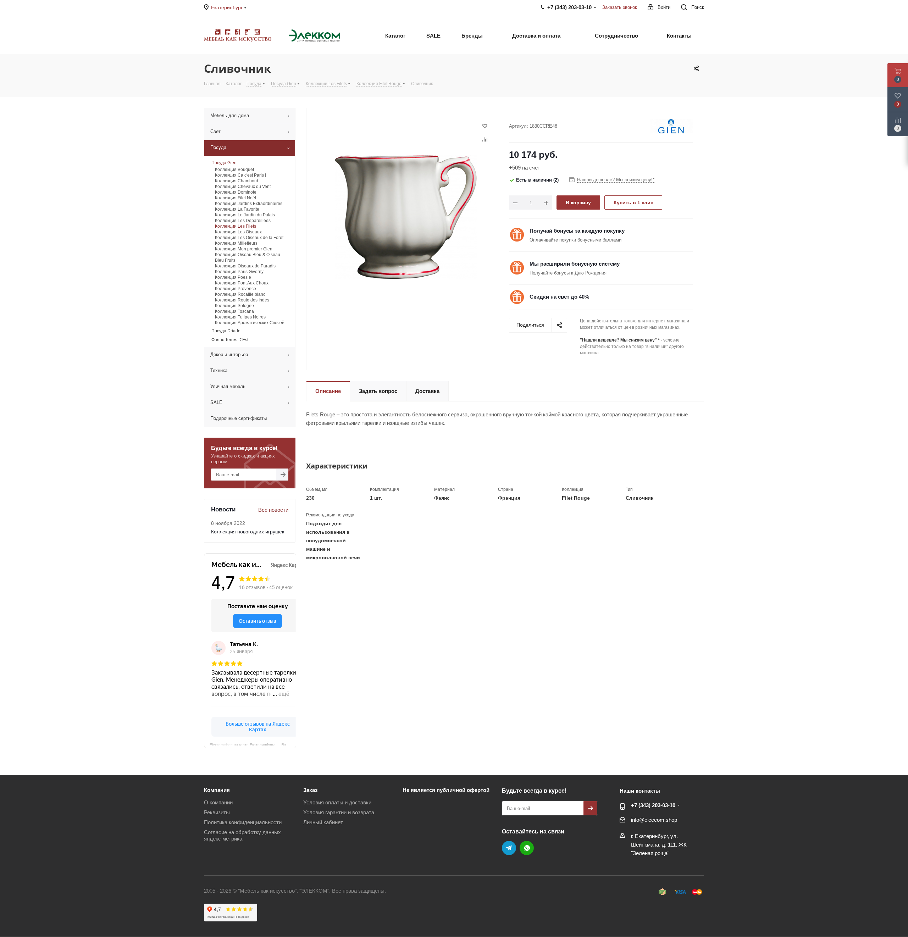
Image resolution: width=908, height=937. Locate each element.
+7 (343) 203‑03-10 (653, 805)
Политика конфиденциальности (243, 822)
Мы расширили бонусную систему (575, 264)
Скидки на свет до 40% (559, 297)
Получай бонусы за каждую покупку (577, 231)
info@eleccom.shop (654, 820)
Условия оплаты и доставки (337, 802)
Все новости (273, 510)
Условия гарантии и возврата (338, 812)
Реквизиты (217, 812)
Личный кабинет (323, 822)
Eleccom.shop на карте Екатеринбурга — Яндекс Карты (253, 744)
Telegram (509, 848)
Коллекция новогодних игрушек (247, 531)
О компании (218, 802)
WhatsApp (527, 848)
